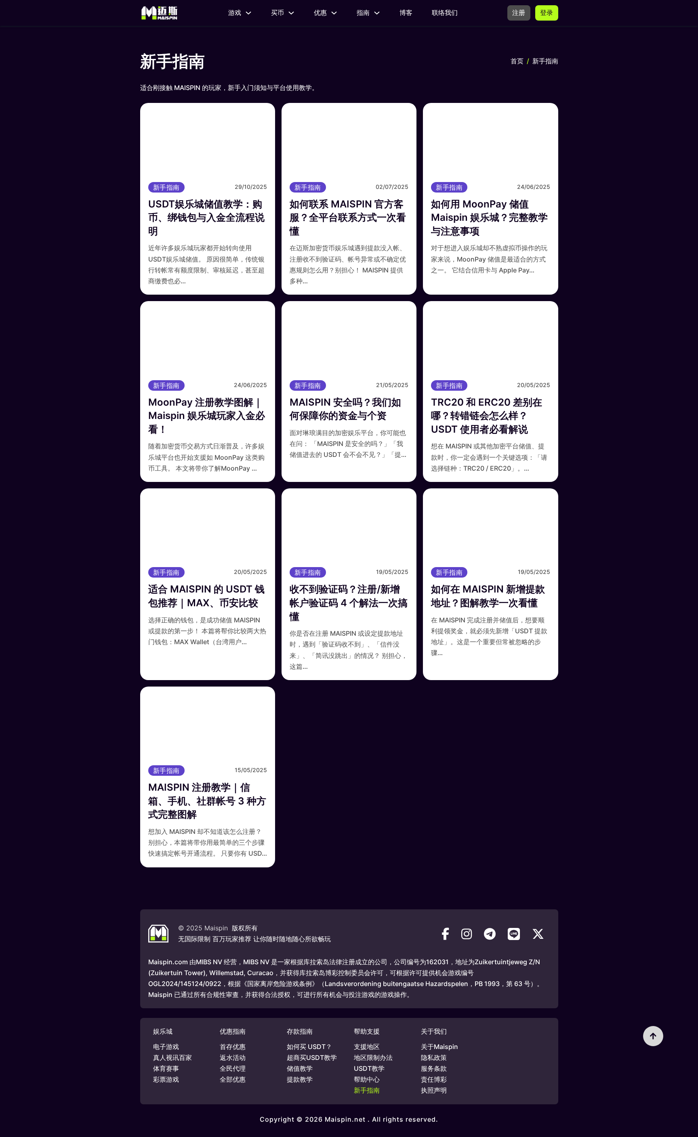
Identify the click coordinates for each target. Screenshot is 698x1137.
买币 (277, 12)
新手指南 (166, 187)
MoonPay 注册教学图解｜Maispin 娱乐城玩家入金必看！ (206, 415)
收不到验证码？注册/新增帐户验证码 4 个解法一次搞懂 (349, 602)
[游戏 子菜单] (248, 13)
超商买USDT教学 (312, 1057)
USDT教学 (369, 1068)
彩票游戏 (166, 1079)
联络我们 (445, 12)
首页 (517, 61)
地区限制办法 (373, 1057)
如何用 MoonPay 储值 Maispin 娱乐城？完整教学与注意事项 (489, 217)
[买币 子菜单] (291, 13)
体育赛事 (166, 1068)
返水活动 (233, 1057)
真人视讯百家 (172, 1057)
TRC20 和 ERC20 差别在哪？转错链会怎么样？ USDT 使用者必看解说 (486, 415)
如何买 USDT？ (309, 1047)
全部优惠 (233, 1079)
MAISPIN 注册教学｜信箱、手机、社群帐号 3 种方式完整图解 (207, 800)
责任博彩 (434, 1079)
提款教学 (300, 1079)
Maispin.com (168, 962)
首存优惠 (233, 1047)
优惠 (320, 12)
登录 (546, 12)
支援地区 (367, 1047)
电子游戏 (166, 1047)
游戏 (234, 12)
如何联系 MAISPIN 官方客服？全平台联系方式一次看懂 (348, 217)
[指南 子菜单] (377, 13)
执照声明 (434, 1090)
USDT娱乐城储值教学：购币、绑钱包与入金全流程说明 (206, 217)
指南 (363, 12)
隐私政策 (434, 1057)
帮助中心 (367, 1079)
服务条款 (434, 1068)
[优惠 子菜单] (334, 13)
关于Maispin (439, 1047)
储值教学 (300, 1068)
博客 (405, 12)
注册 (519, 12)
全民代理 (233, 1068)
